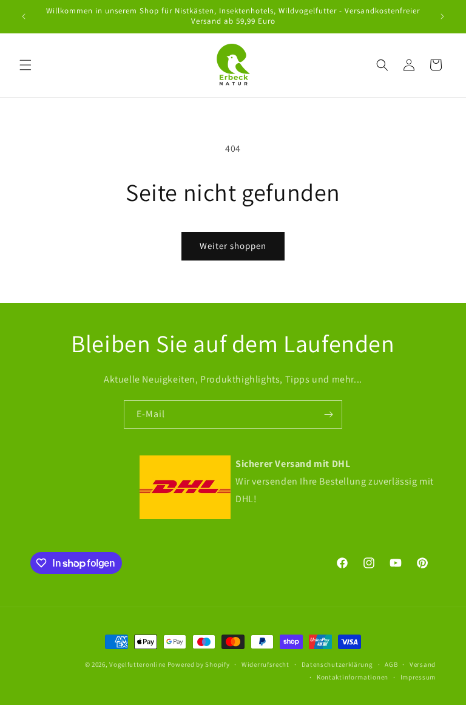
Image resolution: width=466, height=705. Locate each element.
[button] (25, 65)
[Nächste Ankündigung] (442, 16)
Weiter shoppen (233, 245)
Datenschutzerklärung (337, 664)
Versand (423, 664)
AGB (391, 664)
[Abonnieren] (328, 414)
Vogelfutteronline (137, 664)
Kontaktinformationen (352, 677)
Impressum (418, 677)
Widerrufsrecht (265, 664)
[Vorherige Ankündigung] (23, 16)
